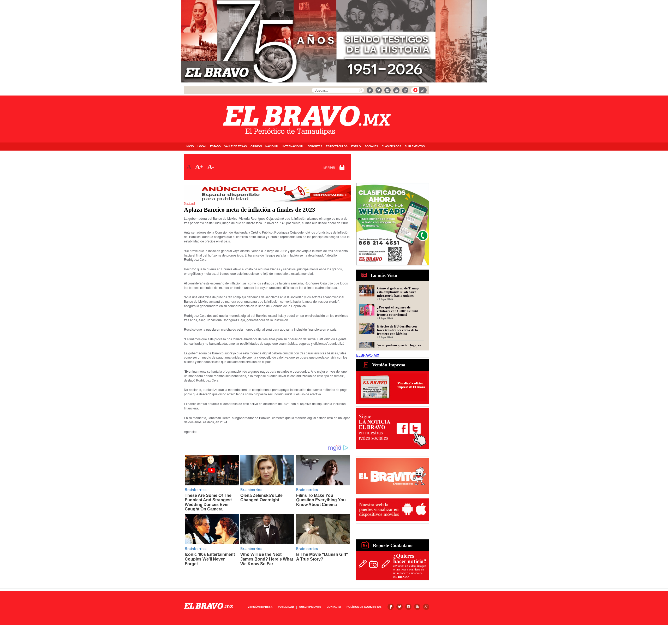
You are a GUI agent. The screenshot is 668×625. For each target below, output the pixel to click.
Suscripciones (310, 607)
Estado (215, 146)
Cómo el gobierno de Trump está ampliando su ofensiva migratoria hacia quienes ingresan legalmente (398, 292)
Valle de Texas (235, 146)
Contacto (334, 607)
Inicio (190, 146)
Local (202, 146)
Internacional (293, 146)
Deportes (315, 146)
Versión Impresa (260, 607)
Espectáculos (337, 146)
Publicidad (286, 607)
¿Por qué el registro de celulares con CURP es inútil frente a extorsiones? (397, 311)
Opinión (256, 146)
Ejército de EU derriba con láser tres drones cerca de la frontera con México (397, 330)
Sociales (371, 146)
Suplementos (415, 146)
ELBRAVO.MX (367, 355)
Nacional (272, 146)
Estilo (356, 146)
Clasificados (391, 146)
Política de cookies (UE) (364, 607)
